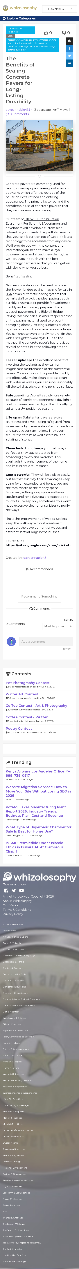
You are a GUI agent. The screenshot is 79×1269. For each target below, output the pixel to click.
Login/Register (60, 9)
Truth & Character (12, 1249)
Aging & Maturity (12, 943)
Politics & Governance (14, 1174)
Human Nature (11, 1067)
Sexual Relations (11, 1205)
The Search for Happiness (15, 30)
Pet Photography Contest (28, 683)
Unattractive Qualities (14, 1255)
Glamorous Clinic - (16, 855)
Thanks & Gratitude (13, 1217)
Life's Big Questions (13, 1099)
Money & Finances (12, 1117)
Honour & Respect (12, 1061)
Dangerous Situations (14, 986)
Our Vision (10, 905)
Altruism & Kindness (13, 949)
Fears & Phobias (11, 1042)
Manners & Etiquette (13, 1111)
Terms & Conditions (17, 909)
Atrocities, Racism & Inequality (19, 955)
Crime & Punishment (14, 980)
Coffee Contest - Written (27, 717)
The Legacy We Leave (14, 1224)
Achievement (10, 930)
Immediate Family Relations (18, 1080)
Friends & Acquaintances (15, 1049)
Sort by (68, 619)
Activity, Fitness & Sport (15, 936)
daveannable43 (17, 109)
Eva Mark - (12, 779)
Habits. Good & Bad (13, 1055)
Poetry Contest (19, 729)
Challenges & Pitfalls (13, 961)
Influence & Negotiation (15, 1086)
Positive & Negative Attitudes (18, 1180)
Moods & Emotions (12, 1124)
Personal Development (15, 1167)
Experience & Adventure (15, 1030)
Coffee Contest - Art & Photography (36, 706)
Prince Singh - (13, 819)
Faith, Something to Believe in (19, 1036)
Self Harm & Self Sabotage (16, 1192)
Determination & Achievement (19, 1005)
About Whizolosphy (17, 901)
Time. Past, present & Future (18, 1236)
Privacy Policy (13, 914)
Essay (10, 35)
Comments (19, 114)
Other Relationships (13, 1136)
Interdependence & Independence (20, 1092)
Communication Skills (14, 974)
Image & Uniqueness (13, 1074)
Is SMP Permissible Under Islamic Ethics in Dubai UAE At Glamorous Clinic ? (35, 847)
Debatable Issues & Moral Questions (21, 999)
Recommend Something (39, 596)
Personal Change (12, 1161)
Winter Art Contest (22, 694)
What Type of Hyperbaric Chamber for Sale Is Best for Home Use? (38, 829)
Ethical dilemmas (12, 1024)
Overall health (10, 1142)
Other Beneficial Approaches (18, 1130)
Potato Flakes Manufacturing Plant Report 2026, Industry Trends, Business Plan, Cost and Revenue (36, 811)
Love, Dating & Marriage (15, 1105)
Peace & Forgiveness (13, 1155)
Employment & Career (15, 1018)
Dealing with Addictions (15, 993)
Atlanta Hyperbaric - (17, 835)
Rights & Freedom (12, 1186)
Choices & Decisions (13, 968)
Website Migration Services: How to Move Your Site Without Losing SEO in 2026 (38, 791)
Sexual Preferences (12, 1199)
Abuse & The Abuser (13, 924)
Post (66, 649)
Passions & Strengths (14, 1149)
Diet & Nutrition (11, 1011)
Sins (5, 1211)
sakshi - (10, 799)
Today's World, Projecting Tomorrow (22, 1242)
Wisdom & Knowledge (14, 1261)
